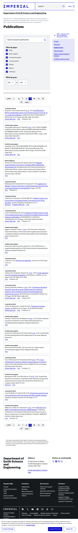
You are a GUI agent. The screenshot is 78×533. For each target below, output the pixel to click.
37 (21, 102)
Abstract (8, 205)
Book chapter (13, 54)
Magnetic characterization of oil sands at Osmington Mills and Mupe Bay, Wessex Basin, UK (24, 165)
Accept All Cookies (55, 529)
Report (11, 68)
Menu (70, 6)
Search (45, 40)
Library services (8, 496)
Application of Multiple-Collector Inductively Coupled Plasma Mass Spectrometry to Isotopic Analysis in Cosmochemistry (26, 186)
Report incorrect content (42, 515)
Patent (11, 64)
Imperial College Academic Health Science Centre (64, 488)
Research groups (45, 493)
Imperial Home (7, 18)
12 (43, 99)
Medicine (24, 489)
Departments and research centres (37, 18)
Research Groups (42, 20)
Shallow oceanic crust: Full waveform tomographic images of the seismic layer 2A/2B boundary (26, 200)
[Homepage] (19, 6)
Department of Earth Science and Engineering (24, 13)
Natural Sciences (27, 491)
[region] (39, 526)
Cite (18, 119)
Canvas (5, 487)
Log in (55, 515)
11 (38, 99)
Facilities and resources (61, 59)
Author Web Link (10, 119)
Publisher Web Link (18, 205)
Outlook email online (10, 498)
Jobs (5, 493)
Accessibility (34, 513)
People (56, 41)
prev (9, 99)
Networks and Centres (47, 491)
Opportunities (58, 51)
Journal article (13, 61)
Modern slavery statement (49, 513)
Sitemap (24, 513)
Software (12, 72)
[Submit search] (63, 6)
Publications (37, 22)
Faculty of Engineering (19, 18)
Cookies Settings (8, 529)
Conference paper (15, 57)
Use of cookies (26, 515)
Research (33, 20)
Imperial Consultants (65, 501)
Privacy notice (65, 513)
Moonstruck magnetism (23, 260)
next (27, 102)
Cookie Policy (30, 525)
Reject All (69, 529)
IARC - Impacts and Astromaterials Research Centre (18, 22)
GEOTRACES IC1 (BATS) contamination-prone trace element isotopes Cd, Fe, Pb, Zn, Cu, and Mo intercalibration (26, 113)
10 (34, 99)
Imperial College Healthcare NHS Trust (65, 498)
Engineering (25, 487)
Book (10, 50)
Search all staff (45, 496)
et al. (27, 110)
